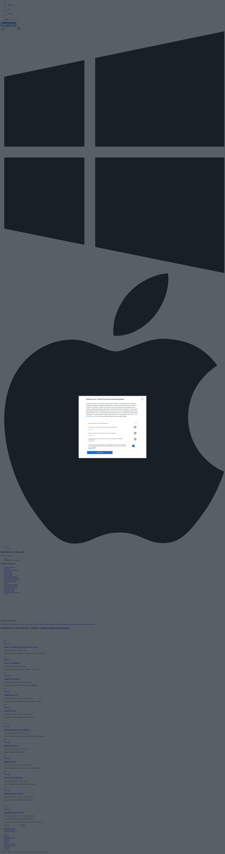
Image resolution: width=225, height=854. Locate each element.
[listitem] (112, 423)
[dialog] (112, 427)
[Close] (143, 399)
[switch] (134, 427)
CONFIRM (100, 452)
